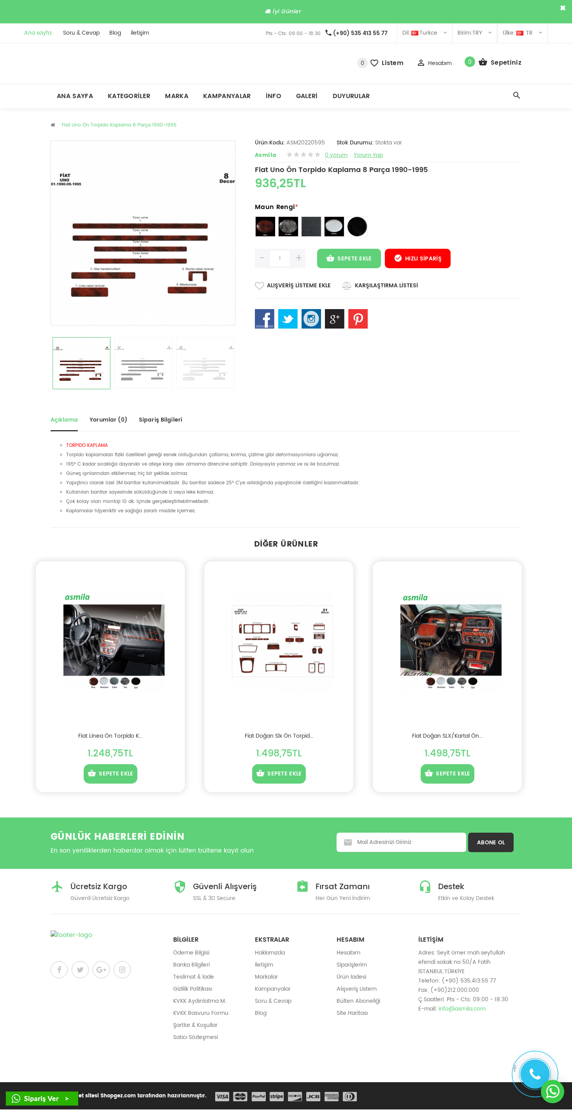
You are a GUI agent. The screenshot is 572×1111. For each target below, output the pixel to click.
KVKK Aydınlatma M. (199, 1001)
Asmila (265, 155)
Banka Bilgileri (191, 964)
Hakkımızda (270, 952)
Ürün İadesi (351, 976)
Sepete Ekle (354, 258)
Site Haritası (352, 1013)
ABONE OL (491, 842)
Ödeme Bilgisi (191, 952)
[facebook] (59, 970)
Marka (176, 96)
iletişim (140, 32)
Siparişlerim (352, 964)
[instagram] (122, 970)
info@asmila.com (462, 1008)
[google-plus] (101, 970)
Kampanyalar (227, 96)
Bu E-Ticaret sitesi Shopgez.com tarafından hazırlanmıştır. (128, 1096)
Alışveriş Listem (357, 988)
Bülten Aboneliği (358, 1001)
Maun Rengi (276, 207)
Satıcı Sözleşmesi (195, 1037)
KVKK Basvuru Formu (200, 1013)
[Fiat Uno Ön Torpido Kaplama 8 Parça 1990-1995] (82, 363)
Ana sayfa (37, 32)
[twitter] (80, 970)
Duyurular (351, 96)
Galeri (307, 96)
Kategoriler (129, 96)
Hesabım (348, 952)
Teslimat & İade (193, 976)
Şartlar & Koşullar (195, 1025)
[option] (82, 363)
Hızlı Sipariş (423, 258)
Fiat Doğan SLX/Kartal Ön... (447, 736)
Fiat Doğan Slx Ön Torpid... (279, 736)
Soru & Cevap (81, 32)
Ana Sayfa (75, 96)
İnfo (273, 96)
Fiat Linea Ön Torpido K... (110, 736)
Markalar (266, 976)
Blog (115, 32)
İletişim (264, 964)
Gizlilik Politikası (192, 988)
